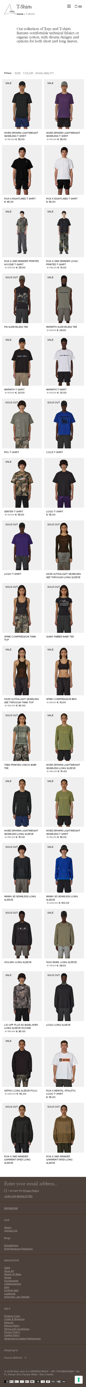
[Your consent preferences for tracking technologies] (79, 1380)
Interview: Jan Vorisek (16, 1296)
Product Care (12, 1316)
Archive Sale (11, 1290)
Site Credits (46, 1374)
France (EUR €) (13, 1357)
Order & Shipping (14, 1319)
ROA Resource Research (18, 1248)
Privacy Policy (31, 1190)
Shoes (7, 1277)
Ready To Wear (12, 1274)
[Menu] (69, 6)
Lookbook (9, 1293)
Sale (6, 1287)
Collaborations (12, 1283)
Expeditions (11, 1245)
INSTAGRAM (11, 1208)
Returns (8, 1322)
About (7, 1227)
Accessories (11, 1280)
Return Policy (12, 1325)
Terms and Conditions (16, 1328)
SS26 (7, 1267)
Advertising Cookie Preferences (22, 1338)
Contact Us (10, 1230)
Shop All (9, 1271)
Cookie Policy (12, 1335)
